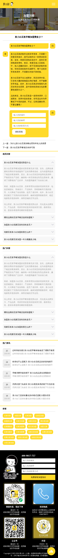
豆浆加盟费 (20, 432)
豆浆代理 (7, 416)
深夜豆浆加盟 (23, 437)
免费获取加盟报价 (38, 477)
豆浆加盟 (28, 416)
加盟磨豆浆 (8, 421)
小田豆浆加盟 (9, 443)
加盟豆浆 (18, 416)
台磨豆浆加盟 (47, 432)
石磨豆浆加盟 (9, 437)
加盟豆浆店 (32, 421)
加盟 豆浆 (43, 426)
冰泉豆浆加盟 (36, 437)
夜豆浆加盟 (32, 426)
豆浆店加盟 (40, 416)
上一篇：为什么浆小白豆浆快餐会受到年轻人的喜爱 (24, 143)
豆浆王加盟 (20, 421)
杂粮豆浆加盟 (33, 432)
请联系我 (19, 132)
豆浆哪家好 (8, 426)
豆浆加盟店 (8, 432)
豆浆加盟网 (20, 426)
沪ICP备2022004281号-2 (22, 556)
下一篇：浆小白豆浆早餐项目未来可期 (19, 148)
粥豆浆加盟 (44, 421)
